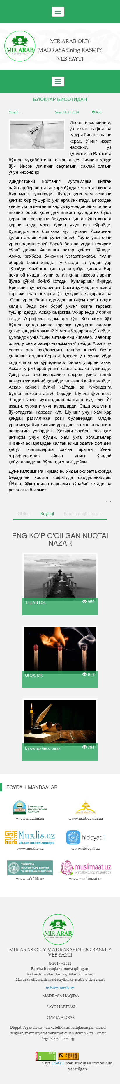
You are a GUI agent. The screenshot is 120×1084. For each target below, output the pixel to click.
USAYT (57, 1064)
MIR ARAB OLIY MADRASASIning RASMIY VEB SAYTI (70, 50)
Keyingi (47, 513)
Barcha (82, 513)
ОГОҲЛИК (34, 675)
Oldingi (24, 513)
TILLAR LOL (35, 602)
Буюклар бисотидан (42, 747)
